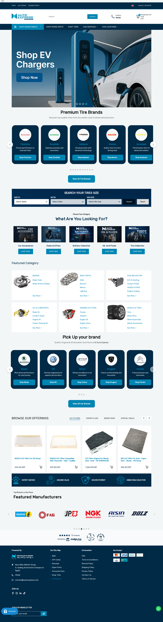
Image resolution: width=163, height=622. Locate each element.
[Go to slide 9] (90, 169)
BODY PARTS (85, 276)
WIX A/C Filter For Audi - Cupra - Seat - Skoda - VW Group (134, 459)
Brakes (36, 276)
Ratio (53, 197)
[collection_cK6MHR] (81, 234)
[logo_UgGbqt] (85, 514)
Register (148, 5)
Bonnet (83, 284)
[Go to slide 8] (87, 169)
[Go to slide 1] (70, 169)
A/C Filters (75, 418)
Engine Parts (85, 323)
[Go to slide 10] (92, 169)
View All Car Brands (81, 404)
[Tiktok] (24, 593)
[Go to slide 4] (78, 169)
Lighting (83, 291)
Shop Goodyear (141, 157)
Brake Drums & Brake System (41, 284)
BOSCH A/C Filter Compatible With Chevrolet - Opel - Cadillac (63, 459)
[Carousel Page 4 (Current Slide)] (86, 104)
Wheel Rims (132, 316)
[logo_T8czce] (108, 514)
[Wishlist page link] (2, 1)
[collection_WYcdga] (109, 234)
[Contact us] (158, 608)
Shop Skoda (24, 382)
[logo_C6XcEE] (15, 514)
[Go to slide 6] (82, 169)
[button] (132, 6)
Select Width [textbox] (21, 202)
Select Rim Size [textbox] (95, 202)
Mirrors (83, 287)
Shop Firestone (25, 157)
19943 (118, 18)
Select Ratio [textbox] (58, 202)
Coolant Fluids (133, 284)
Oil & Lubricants (41, 308)
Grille (82, 280)
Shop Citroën (140, 382)
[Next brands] (153, 145)
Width (17, 197)
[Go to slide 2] (73, 169)
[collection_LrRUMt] (53, 234)
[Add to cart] (40, 467)
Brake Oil (36, 312)
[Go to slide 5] (80, 169)
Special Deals (127, 418)
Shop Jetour (82, 382)
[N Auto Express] (22, 16)
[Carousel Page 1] (77, 104)
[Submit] (44, 613)
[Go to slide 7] (85, 169)
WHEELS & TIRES (134, 308)
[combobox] (31, 201)
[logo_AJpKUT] (61, 514)
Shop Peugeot (111, 382)
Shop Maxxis (112, 157)
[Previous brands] (10, 145)
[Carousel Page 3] (83, 104)
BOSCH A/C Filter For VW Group (28, 458)
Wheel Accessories (134, 323)
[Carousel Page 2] (80, 104)
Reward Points (33, 5)
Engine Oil (37, 319)
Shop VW (53, 382)
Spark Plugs (92, 418)
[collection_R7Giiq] (137, 234)
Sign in (140, 5)
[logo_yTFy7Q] (38, 514)
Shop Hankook (83, 157)
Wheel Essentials (134, 319)
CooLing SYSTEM (134, 276)
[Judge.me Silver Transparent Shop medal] (91, 537)
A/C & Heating (133, 280)
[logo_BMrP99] (131, 514)
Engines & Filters (88, 308)
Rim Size (90, 197)
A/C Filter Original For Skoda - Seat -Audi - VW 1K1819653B (97, 459)
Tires (14, 5)
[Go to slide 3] (75, 169)
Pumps (83, 312)
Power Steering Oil (40, 323)
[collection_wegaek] (25, 234)
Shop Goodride (54, 157)
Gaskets (83, 316)
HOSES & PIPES (133, 287)
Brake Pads (37, 280)
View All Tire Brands (81, 179)
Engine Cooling (133, 291)
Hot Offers (22, 5)
